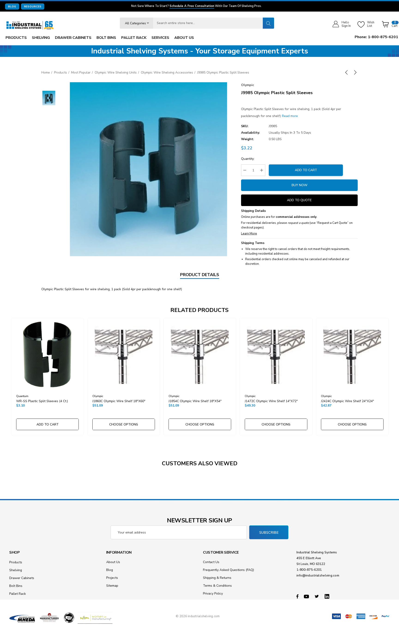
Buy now (299, 185)
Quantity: (247, 159)
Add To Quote (299, 200)
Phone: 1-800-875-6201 (376, 37)
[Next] (354, 72)
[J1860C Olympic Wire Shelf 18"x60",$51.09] (124, 354)
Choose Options (123, 424)
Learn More (249, 233)
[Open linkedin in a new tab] (328, 596)
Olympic (247, 85)
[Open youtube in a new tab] (307, 596)
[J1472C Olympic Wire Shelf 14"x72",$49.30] (276, 354)
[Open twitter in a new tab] (317, 596)
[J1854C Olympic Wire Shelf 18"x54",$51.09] (200, 354)
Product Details (199, 274)
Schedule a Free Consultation (191, 6)
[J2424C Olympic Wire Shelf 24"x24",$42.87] (352, 354)
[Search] (268, 23)
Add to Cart (306, 170)
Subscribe (268, 532)
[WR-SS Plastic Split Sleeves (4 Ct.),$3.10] (47, 354)
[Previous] (347, 72)
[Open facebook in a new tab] (297, 596)
